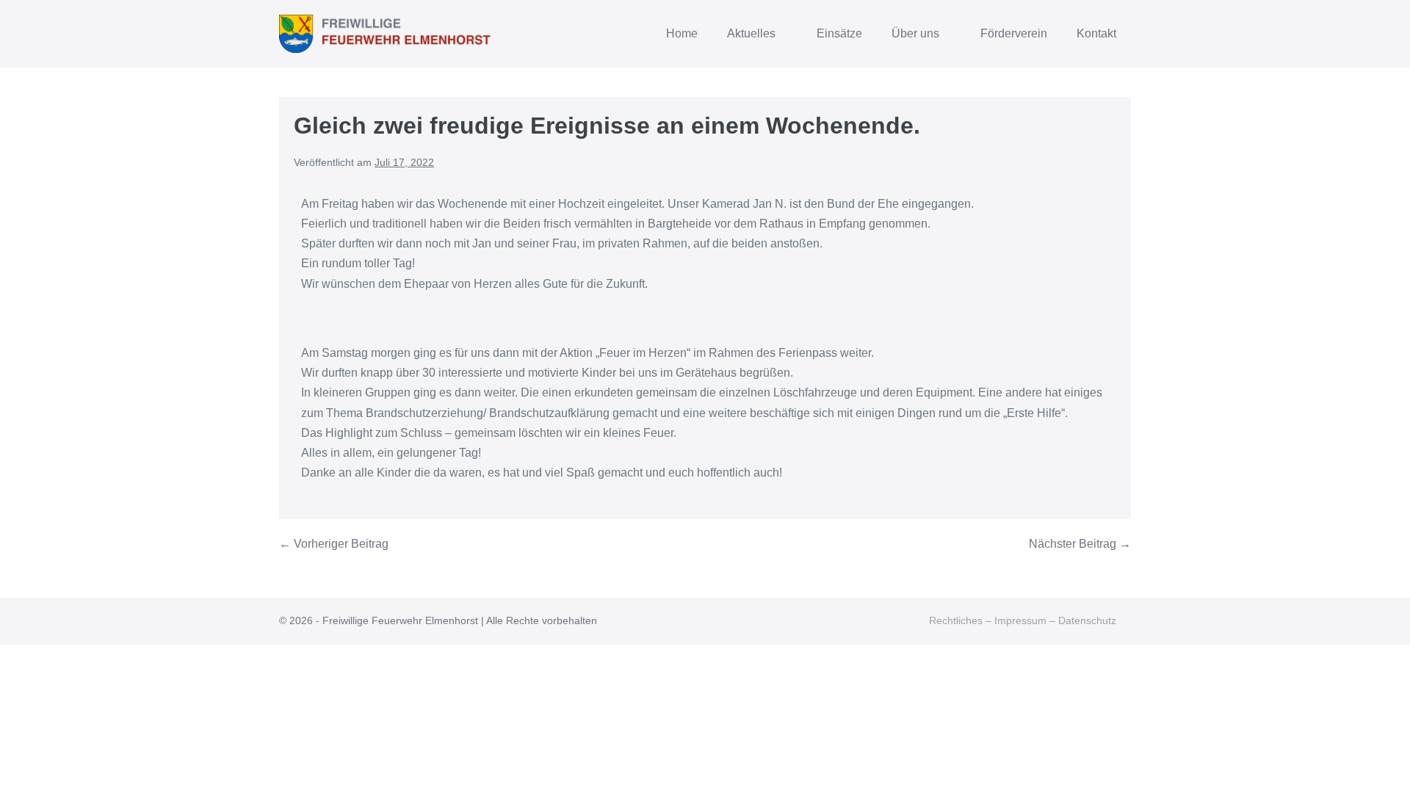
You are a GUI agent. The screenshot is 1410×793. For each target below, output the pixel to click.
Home (682, 33)
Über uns (917, 33)
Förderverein (1013, 33)
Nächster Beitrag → (1080, 543)
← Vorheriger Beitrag (333, 543)
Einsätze (839, 33)
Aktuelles (752, 33)
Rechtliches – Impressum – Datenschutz (1022, 620)
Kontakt (1096, 33)
